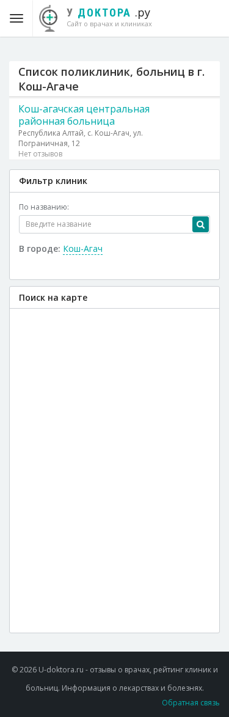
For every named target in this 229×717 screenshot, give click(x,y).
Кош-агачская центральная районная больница (84, 115)
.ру (109, 16)
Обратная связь (191, 702)
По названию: (44, 207)
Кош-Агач (83, 248)
